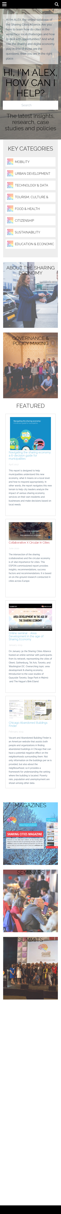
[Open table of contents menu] (5, 4)
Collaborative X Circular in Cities (29, 542)
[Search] (54, 105)
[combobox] (27, 105)
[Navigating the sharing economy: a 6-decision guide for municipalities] (30, 433)
